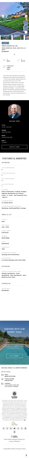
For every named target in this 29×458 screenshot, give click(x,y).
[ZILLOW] (14, 431)
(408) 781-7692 (6, 132)
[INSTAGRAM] (7, 428)
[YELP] (18, 428)
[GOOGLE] (25, 428)
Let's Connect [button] (14, 355)
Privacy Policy (21, 449)
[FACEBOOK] (3, 428)
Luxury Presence (14, 441)
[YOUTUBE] (14, 428)
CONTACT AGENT (14, 147)
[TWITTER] (21, 428)
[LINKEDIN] (11, 428)
